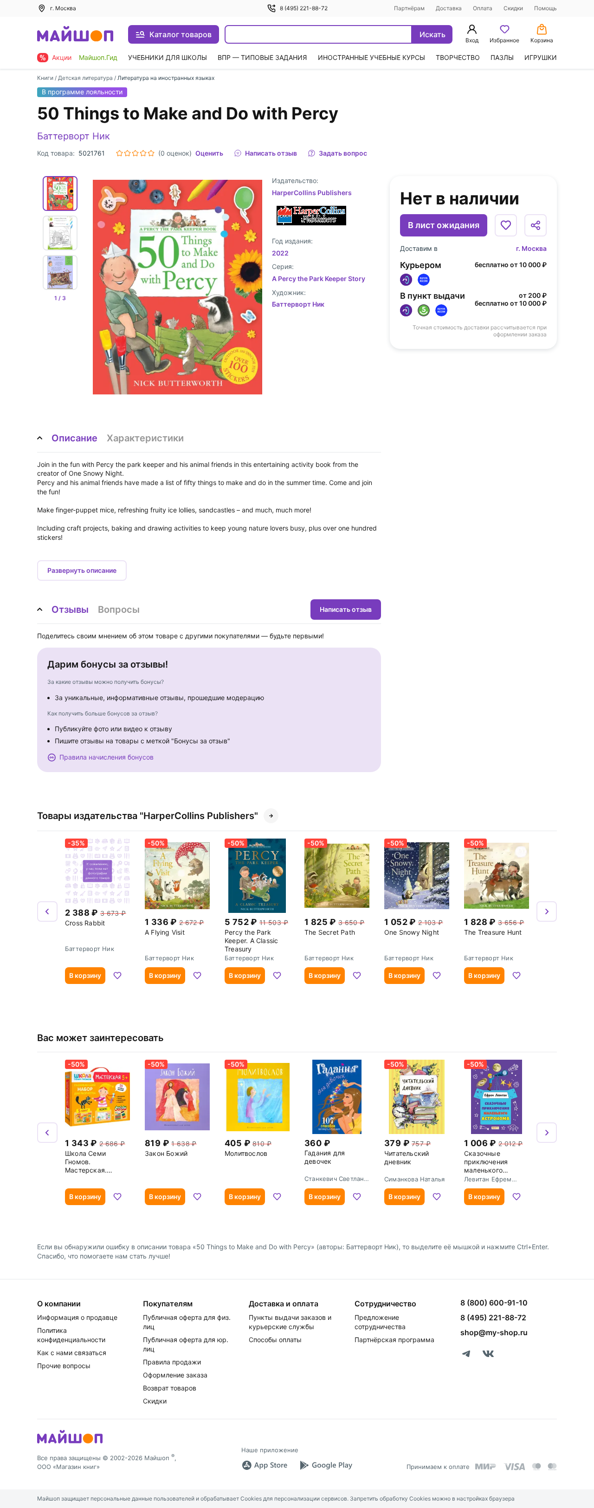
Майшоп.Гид (98, 57)
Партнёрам (409, 8)
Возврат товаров (169, 1388)
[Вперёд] (546, 911)
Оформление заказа (175, 1375)
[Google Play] (326, 1465)
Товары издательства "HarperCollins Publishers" (147, 815)
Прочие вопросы (63, 1366)
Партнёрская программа (394, 1340)
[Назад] (47, 911)
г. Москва (531, 248)
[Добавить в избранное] (506, 225)
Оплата (482, 8)
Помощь (545, 8)
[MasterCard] (536, 1466)
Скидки (513, 8)
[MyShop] (70, 1442)
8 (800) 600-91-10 (494, 1302)
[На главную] (75, 34)
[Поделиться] (535, 225)
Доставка (449, 8)
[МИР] (486, 1466)
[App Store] (264, 1465)
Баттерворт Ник (73, 136)
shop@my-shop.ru (494, 1332)
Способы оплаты (275, 1340)
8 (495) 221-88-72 (304, 8)
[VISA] (514, 1466)
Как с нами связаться (71, 1353)
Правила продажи (172, 1362)
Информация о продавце (77, 1317)
